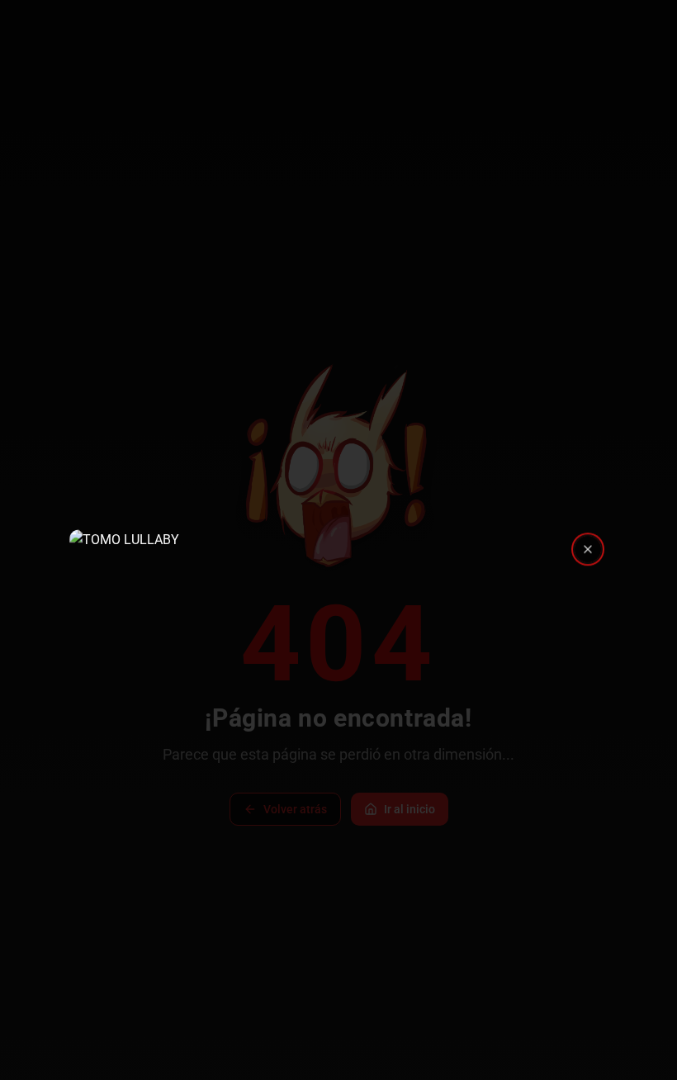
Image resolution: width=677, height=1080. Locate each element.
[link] (338, 540)
